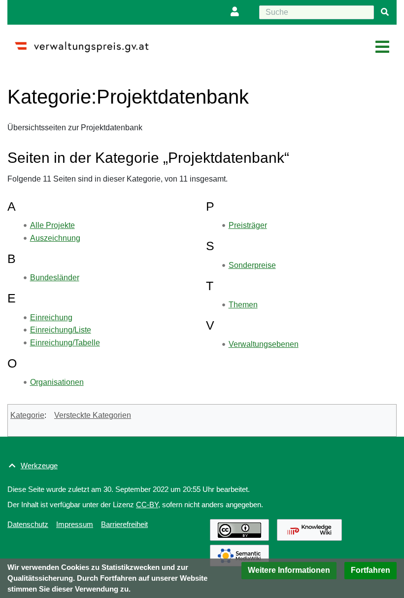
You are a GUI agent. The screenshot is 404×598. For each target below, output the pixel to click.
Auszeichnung (55, 238)
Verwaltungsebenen (264, 344)
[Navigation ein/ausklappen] (382, 47)
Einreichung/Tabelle (65, 342)
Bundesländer (54, 277)
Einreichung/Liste (60, 330)
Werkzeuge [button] (39, 465)
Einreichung (51, 317)
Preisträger (248, 225)
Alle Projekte (52, 225)
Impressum (74, 524)
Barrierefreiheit (124, 524)
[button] (289, 570)
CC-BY (147, 504)
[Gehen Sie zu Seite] (385, 12)
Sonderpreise (252, 265)
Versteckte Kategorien (92, 415)
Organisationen (57, 382)
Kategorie (27, 415)
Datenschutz (27, 524)
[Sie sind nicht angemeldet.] (237, 12)
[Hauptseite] (85, 42)
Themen (243, 304)
